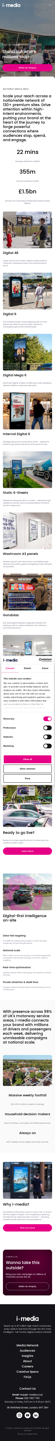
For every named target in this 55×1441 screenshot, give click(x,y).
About (27, 1361)
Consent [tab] (10, 668)
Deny (27, 778)
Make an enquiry (27, 67)
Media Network (28, 1345)
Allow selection (27, 768)
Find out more (27, 1227)
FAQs (27, 1376)
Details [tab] (27, 668)
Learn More (27, 851)
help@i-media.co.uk (31, 1394)
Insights (27, 1355)
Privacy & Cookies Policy (27, 1434)
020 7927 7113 (31, 1398)
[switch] (47, 727)
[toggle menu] (50, 5)
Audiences (27, 1350)
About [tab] (45, 668)
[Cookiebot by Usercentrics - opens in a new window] (39, 660)
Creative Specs (27, 1371)
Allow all (27, 759)
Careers (27, 1366)
